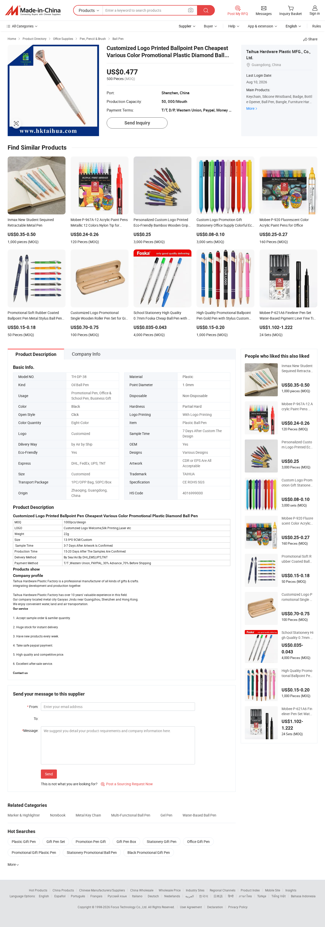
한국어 (203, 896)
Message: (30, 730)
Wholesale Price (170, 890)
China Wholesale (141, 890)
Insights (290, 890)
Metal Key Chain (88, 815)
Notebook (58, 815)
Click (75, 414)
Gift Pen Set (55, 841)
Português (78, 896)
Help (231, 26)
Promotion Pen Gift (91, 841)
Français (96, 896)
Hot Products (38, 890)
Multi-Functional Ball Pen (130, 815)
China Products (63, 890)
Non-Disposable (195, 395)
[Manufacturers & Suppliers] (32, 10)
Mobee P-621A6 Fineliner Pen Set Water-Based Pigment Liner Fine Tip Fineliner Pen (297, 711)
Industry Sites (195, 890)
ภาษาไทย (245, 896)
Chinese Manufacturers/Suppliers (102, 890)
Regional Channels (222, 890)
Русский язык (117, 896)
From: (32, 706)
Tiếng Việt (278, 896)
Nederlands (172, 896)
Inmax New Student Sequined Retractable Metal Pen (297, 368)
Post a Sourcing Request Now (127, 783)
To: (36, 718)
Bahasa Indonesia (303, 896)
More (250, 108)
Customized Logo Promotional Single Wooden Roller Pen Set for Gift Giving (297, 597)
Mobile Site (272, 890)
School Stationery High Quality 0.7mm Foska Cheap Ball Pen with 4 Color (297, 635)
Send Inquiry (137, 122)
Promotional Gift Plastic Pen (34, 852)
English (44, 896)
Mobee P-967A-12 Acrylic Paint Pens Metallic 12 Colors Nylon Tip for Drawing (297, 406)
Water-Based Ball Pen (199, 815)
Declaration (215, 907)
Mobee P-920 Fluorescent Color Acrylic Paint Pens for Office (297, 521)
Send (49, 774)
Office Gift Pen (198, 841)
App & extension (260, 26)
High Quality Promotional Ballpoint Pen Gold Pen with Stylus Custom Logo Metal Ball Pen (297, 673)
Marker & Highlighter (24, 815)
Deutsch (153, 896)
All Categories (23, 26)
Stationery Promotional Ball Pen (92, 852)
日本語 (218, 896)
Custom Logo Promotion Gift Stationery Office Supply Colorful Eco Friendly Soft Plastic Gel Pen (297, 483)
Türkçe (261, 896)
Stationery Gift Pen (161, 841)
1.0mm (188, 384)
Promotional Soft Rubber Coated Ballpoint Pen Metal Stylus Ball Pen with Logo (297, 559)
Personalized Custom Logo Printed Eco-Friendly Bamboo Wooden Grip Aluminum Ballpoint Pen (297, 444)
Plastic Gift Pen (24, 841)
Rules (316, 26)
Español (60, 896)
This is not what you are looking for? (69, 783)
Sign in (315, 13)
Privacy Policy (238, 907)
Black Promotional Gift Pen (148, 852)
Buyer (208, 26)
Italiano (137, 896)
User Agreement (191, 907)
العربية (189, 896)
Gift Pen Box (126, 841)
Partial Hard (192, 406)
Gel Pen (166, 815)
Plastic (188, 376)
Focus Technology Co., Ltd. (129, 907)
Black (75, 406)
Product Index (250, 890)
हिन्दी (231, 896)
